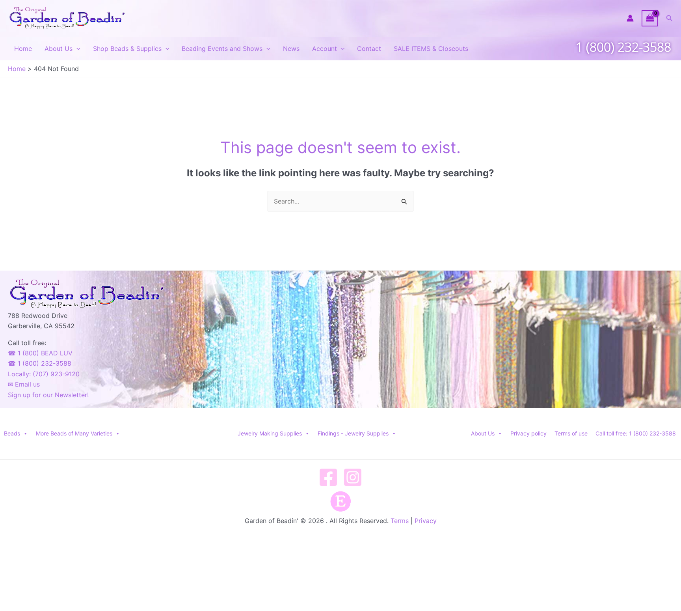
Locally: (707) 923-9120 (44, 374)
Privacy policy (528, 433)
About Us (59, 48)
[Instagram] (353, 477)
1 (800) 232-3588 (623, 46)
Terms (400, 521)
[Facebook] (328, 477)
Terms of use (571, 433)
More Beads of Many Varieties (74, 433)
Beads (12, 433)
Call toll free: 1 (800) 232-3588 (635, 433)
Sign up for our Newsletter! (48, 395)
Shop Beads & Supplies (127, 48)
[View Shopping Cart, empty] (650, 18)
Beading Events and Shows (222, 48)
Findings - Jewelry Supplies (353, 433)
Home (23, 48)
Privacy (426, 521)
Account (324, 48)
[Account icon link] (630, 18)
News (291, 48)
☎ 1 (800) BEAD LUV (40, 353)
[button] (669, 18)
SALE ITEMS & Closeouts (431, 48)
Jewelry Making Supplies (270, 433)
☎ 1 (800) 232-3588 (39, 363)
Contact (369, 48)
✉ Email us (24, 384)
